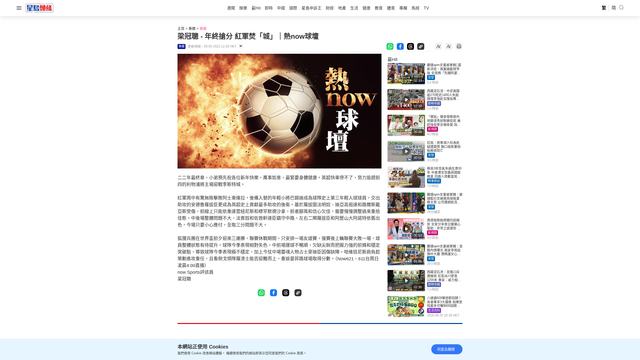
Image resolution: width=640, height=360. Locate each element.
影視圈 (432, 129)
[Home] (39, 7)
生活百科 (434, 310)
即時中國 (434, 103)
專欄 (192, 28)
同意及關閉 (446, 349)
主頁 (181, 28)
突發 (431, 77)
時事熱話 (434, 181)
